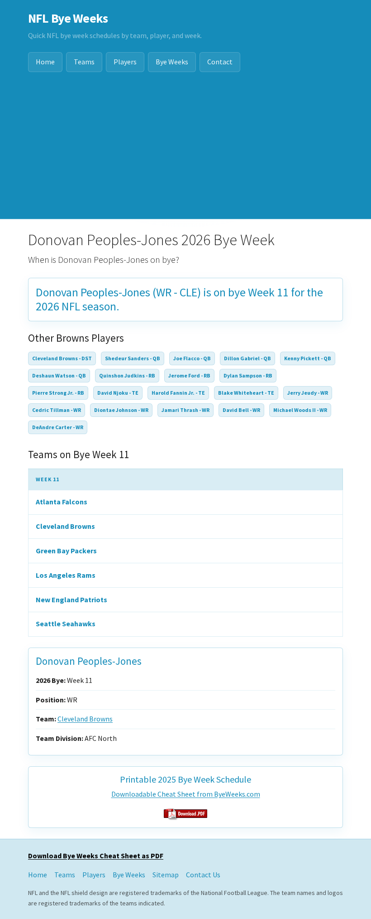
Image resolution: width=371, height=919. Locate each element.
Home (45, 61)
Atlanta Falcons (61, 501)
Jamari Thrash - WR (185, 409)
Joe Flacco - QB (192, 358)
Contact (220, 61)
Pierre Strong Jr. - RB (58, 392)
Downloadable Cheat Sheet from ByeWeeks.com (185, 793)
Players (125, 61)
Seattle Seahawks (65, 623)
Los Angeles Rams (65, 575)
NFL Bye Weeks (68, 18)
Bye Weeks (172, 61)
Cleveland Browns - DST (62, 358)
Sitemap (165, 874)
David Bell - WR (241, 409)
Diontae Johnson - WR (121, 409)
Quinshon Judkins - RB (127, 375)
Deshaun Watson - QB (59, 375)
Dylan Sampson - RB (248, 375)
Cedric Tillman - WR (56, 409)
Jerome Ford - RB (189, 375)
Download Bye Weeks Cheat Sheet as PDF (95, 855)
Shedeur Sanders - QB (132, 358)
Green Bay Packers (66, 550)
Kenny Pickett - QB (307, 358)
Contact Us (203, 874)
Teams (84, 61)
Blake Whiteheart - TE (246, 392)
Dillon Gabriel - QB (247, 358)
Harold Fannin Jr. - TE (178, 392)
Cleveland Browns (65, 526)
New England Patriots (71, 599)
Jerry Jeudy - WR (307, 392)
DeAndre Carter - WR (57, 427)
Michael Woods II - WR (300, 409)
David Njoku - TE (117, 392)
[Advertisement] (185, 150)
